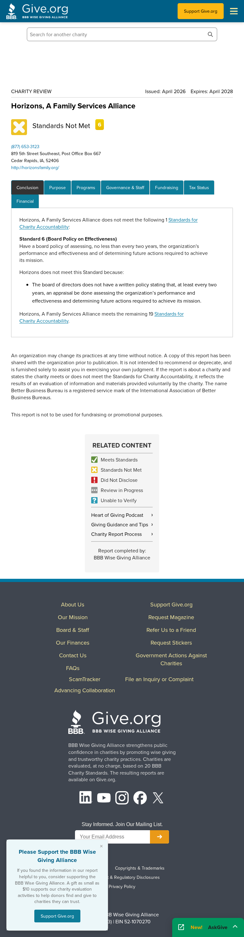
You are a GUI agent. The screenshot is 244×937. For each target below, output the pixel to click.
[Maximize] (235, 925)
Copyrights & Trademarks (140, 868)
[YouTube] (104, 798)
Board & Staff (72, 630)
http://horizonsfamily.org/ (35, 167)
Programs (86, 187)
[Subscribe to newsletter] (159, 837)
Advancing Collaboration (84, 690)
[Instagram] (122, 798)
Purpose (57, 187)
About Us (72, 604)
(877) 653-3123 (25, 146)
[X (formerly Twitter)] (158, 798)
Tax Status (199, 187)
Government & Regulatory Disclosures (122, 877)
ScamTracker (84, 679)
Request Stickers (171, 642)
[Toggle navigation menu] (233, 11)
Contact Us (72, 655)
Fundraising (166, 187)
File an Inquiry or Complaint (159, 679)
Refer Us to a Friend (171, 630)
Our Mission (73, 617)
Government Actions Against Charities (171, 659)
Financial (25, 201)
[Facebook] (140, 798)
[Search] (210, 34)
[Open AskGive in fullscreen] (181, 927)
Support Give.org (200, 11)
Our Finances (72, 642)
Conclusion (27, 187)
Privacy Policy (122, 886)
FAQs (72, 668)
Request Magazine (171, 617)
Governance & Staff (125, 187)
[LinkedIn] (86, 798)
